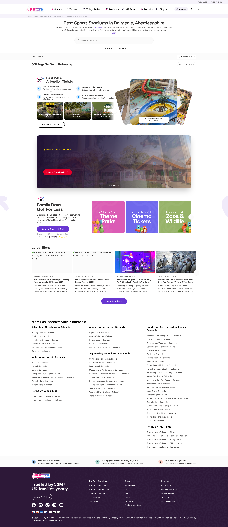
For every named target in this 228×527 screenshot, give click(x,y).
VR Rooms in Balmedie (156, 420)
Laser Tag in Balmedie (156, 391)
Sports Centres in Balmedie (158, 409)
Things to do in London (97, 485)
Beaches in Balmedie (40, 362)
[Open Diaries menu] (119, 9)
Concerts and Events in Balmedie (161, 347)
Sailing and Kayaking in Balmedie (46, 373)
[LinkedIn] (41, 505)
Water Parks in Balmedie (42, 381)
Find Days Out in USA (133, 505)
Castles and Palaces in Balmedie (103, 359)
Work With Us (216, 2)
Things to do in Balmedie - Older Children (164, 443)
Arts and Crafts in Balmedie (158, 339)
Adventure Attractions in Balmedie (51, 327)
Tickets (73, 9)
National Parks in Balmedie (43, 343)
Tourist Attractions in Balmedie (102, 388)
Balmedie (57, 16)
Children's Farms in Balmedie (101, 336)
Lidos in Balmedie (39, 370)
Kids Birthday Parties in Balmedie (161, 387)
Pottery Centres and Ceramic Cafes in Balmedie (167, 398)
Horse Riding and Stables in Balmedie (163, 369)
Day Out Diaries (130, 485)
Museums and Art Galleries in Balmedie (106, 370)
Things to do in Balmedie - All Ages (162, 432)
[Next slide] (191, 217)
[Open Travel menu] (153, 9)
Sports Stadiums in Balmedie (101, 377)
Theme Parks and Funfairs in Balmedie (105, 385)
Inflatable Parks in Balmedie (159, 383)
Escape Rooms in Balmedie (158, 358)
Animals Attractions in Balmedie (107, 327)
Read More (114, 33)
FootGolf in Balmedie (155, 361)
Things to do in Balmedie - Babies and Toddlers (167, 436)
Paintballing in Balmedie (157, 395)
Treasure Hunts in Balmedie (101, 396)
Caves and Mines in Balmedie (102, 362)
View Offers (121, 48)
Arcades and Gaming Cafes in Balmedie (164, 336)
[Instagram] (54, 505)
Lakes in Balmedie (39, 366)
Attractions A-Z (94, 497)
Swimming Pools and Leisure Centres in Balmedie (53, 377)
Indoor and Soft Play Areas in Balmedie (163, 380)
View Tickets (107, 48)
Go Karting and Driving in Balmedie (162, 365)
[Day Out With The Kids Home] (35, 9)
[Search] (192, 9)
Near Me (182, 9)
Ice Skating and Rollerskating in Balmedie (164, 372)
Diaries (113, 9)
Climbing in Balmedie (41, 336)
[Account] (199, 9)
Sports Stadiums (81, 16)
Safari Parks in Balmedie (99, 343)
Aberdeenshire (45, 16)
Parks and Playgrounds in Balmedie (47, 347)
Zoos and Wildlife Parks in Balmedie (104, 347)
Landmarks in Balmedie (99, 366)
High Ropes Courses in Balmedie (46, 340)
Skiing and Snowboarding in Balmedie (163, 406)
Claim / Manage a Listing (170, 489)
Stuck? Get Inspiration (97, 493)
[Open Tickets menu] (79, 9)
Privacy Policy (166, 497)
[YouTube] (61, 505)
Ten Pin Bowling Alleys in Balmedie (161, 413)
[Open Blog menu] (167, 9)
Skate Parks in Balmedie (157, 402)
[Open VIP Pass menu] (137, 9)
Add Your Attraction (168, 493)
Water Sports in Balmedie (42, 385)
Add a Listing (203, 2)
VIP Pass (130, 9)
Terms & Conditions (168, 501)
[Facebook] (34, 505)
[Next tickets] (114, 111)
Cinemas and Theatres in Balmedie (162, 343)
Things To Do (93, 9)
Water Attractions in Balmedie (49, 357)
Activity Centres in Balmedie (44, 332)
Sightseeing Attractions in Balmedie (109, 353)
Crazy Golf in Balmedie (156, 350)
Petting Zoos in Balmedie (100, 340)
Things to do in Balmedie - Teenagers (163, 447)
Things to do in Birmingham (99, 489)
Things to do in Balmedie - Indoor (46, 396)
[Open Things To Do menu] (102, 9)
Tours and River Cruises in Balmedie (104, 392)
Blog (162, 9)
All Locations (93, 501)
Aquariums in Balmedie (99, 332)
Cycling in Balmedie (155, 354)
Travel (147, 9)
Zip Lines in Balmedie (41, 351)
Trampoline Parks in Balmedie (159, 417)
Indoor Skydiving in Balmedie (159, 376)
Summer (58, 9)
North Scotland (32, 16)
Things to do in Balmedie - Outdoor (47, 400)
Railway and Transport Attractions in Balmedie (109, 373)
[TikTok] (47, 505)
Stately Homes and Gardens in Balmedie (106, 381)
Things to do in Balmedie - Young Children (165, 439)
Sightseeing (67, 16)
